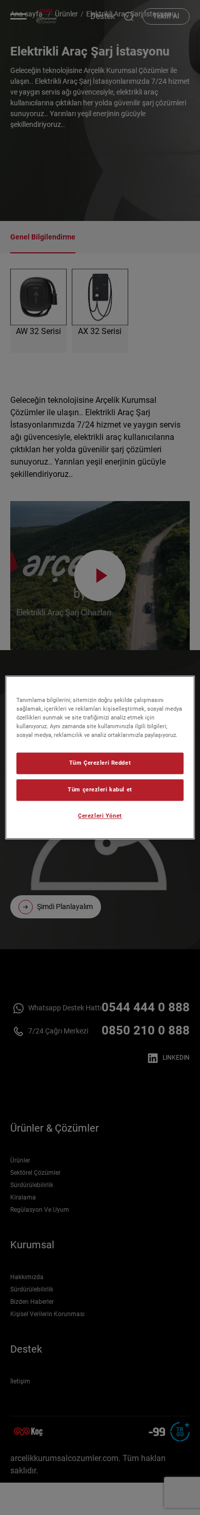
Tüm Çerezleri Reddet (100, 763)
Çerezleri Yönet (100, 816)
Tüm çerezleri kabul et (100, 789)
